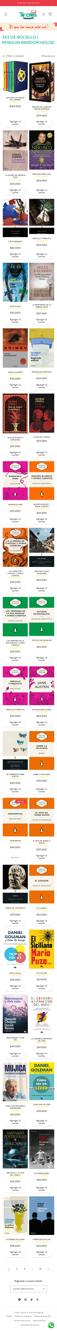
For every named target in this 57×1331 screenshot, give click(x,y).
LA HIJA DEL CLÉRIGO (41, 437)
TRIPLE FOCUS (15, 973)
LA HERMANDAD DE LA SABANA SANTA (42, 306)
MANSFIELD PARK (15, 504)
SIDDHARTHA (15, 841)
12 (40, 1269)
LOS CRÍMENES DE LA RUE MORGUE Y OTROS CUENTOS (15, 643)
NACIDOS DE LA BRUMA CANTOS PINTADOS (41, 108)
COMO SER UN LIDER (41, 1104)
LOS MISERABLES (15, 241)
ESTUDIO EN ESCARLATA (42, 640)
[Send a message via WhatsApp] (51, 1325)
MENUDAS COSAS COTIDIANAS (41, 572)
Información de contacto (30, 1325)
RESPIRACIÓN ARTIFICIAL (42, 372)
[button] (6, 14)
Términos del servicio (22, 1321)
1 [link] (8, 1269)
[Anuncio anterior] (5, 3)
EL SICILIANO (42, 973)
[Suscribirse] (43, 1288)
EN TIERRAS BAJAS (41, 1173)
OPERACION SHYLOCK (42, 1239)
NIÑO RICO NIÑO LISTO (42, 174)
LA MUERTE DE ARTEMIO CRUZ (15, 176)
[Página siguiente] (48, 1269)
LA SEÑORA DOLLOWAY (15, 1239)
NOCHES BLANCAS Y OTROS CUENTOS (42, 505)
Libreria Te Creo (26, 1313)
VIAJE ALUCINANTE (15, 372)
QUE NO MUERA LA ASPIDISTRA (15, 439)
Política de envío (39, 1321)
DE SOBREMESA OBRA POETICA (15, 775)
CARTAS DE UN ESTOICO (15, 908)
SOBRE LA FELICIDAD (41, 774)
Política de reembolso (23, 1316)
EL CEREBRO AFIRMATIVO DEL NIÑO (42, 1040)
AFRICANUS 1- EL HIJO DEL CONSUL (15, 1174)
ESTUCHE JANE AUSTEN (41, 710)
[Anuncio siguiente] (52, 3)
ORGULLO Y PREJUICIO (42, 238)
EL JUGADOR (42, 908)
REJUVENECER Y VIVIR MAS (15, 1039)
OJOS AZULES (15, 306)
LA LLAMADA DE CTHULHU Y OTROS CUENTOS (15, 573)
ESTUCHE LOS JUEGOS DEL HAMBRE (15, 98)
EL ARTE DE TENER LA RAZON (41, 842)
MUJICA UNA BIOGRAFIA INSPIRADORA (15, 1107)
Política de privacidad (42, 1316)
